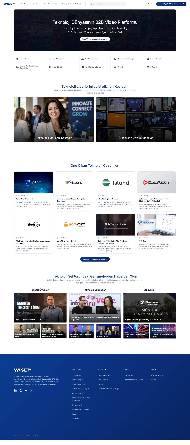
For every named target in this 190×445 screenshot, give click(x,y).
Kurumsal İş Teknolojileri (80, 389)
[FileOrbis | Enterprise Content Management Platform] (33, 225)
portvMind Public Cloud (66, 241)
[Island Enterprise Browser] (115, 182)
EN (152, 4)
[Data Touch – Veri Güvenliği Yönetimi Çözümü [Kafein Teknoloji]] (156, 182)
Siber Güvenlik (77, 405)
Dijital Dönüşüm (77, 380)
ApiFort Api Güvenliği (24, 199)
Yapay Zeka (76, 375)
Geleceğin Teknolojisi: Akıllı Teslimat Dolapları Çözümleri (112, 242)
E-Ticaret (75, 419)
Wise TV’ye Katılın (157, 375)
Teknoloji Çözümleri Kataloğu (108, 389)
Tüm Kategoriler (104, 375)
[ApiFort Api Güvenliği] (33, 182)
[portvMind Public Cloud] (74, 225)
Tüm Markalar (103, 380)
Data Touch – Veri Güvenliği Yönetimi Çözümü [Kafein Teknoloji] (153, 200)
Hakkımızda (129, 375)
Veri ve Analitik (77, 393)
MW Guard (143, 241)
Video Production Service (134, 380)
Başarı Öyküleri (40, 289)
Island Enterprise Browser (108, 199)
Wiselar (101, 384)
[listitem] (29, 59)
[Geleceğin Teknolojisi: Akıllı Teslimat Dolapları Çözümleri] (115, 225)
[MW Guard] (156, 225)
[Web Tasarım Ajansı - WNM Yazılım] (95, 442)
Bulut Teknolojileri (78, 384)
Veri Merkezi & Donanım (80, 409)
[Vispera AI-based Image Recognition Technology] (74, 182)
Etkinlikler (149, 289)
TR (148, 4)
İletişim (153, 380)
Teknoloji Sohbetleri (94, 289)
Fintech (74, 414)
